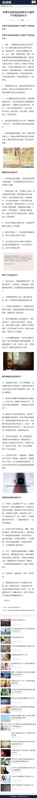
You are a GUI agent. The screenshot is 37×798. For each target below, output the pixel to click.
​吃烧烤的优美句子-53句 (19, 655)
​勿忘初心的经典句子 (13, 607)
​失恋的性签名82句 (17, 637)
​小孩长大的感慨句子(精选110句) (22, 776)
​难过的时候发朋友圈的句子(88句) (22, 698)
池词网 (3, 6)
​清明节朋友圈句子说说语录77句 (22, 785)
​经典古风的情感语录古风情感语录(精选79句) (21, 610)
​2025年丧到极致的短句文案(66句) (22, 646)
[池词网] (7, 4)
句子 (7, 6)
